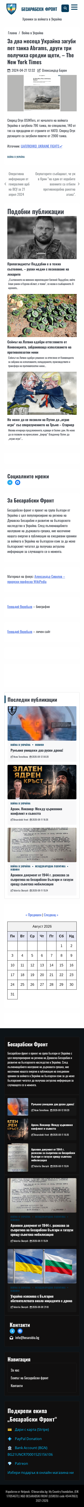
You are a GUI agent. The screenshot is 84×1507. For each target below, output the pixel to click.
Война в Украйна (16, 157)
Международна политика (50, 866)
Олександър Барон (54, 70)
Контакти (14, 674)
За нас (15, 1370)
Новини (39, 745)
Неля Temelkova (20, 756)
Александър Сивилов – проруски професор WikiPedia (36, 579)
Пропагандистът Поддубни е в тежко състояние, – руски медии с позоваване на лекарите (38, 269)
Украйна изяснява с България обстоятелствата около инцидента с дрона (41, 1298)
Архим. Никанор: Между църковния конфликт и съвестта (36, 811)
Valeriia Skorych (20, 890)
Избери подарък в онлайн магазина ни (41, 1472)
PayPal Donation (28, 1438)
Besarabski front (20, 819)
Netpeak (25, 1491)
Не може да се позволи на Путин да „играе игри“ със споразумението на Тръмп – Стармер (40, 422)
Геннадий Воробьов (19, 606)
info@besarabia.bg (27, 1337)
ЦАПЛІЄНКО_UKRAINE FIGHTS (41, 146)
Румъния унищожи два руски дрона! (37, 750)
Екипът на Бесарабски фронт (29, 1377)
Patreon (21, 1463)
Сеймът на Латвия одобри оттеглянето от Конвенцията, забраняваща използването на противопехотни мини (39, 347)
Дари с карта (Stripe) (32, 1429)
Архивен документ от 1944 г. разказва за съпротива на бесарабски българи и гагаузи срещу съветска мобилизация (42, 879)
